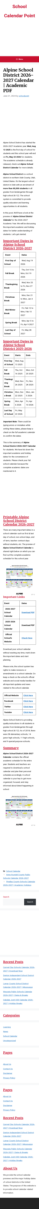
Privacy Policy (9, 1078)
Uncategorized (9, 1040)
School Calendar (13, 871)
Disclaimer (7, 1073)
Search (6, 896)
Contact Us (8, 1068)
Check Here (27, 638)
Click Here (28, 695)
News (5, 1031)
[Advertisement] (19, 39)
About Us (7, 1064)
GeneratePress (19, 1205)
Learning (7, 1027)
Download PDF (28, 612)
